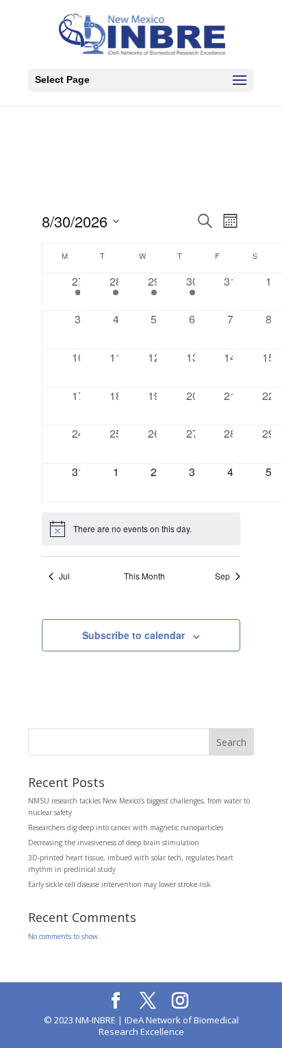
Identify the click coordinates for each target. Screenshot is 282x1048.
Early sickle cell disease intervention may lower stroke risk (119, 884)
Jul (64, 576)
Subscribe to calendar (133, 635)
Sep (222, 576)
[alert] (141, 528)
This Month (144, 576)
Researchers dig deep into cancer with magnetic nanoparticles (125, 827)
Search (231, 742)
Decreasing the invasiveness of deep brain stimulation (113, 842)
